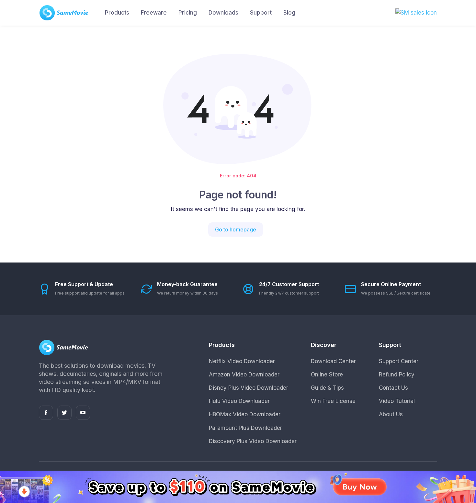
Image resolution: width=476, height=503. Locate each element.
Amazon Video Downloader (244, 374)
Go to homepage (235, 229)
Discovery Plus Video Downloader (253, 441)
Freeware (154, 12)
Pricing (187, 12)
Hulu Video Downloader (239, 401)
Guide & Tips (327, 388)
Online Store (327, 374)
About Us (391, 414)
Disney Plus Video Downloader (248, 388)
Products (117, 12)
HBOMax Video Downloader (244, 414)
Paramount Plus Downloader (245, 428)
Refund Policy (396, 374)
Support (261, 12)
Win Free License (333, 401)
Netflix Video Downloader (242, 361)
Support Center (398, 361)
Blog (289, 12)
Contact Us (393, 388)
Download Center (333, 361)
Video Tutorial (397, 401)
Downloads (223, 12)
